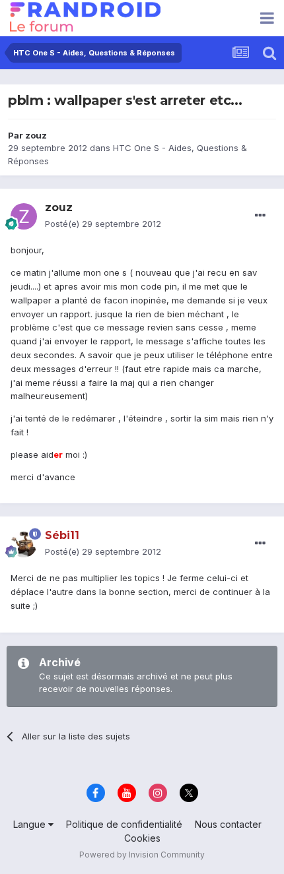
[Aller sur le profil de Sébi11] (24, 544)
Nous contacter (228, 824)
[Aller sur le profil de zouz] (24, 216)
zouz (36, 135)
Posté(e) (103, 223)
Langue (30, 824)
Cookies (142, 838)
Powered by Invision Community (142, 854)
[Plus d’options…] (260, 216)
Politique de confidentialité (124, 824)
